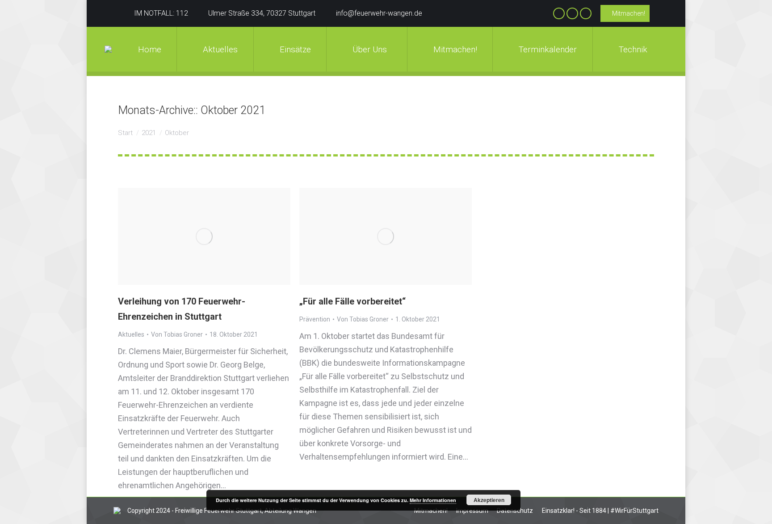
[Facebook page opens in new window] (559, 13)
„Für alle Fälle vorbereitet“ (352, 301)
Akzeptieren (489, 500)
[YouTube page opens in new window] (586, 13)
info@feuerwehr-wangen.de (379, 13)
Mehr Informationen (433, 500)
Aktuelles (131, 334)
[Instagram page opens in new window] (572, 13)
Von (177, 334)
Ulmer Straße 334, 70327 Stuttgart (261, 13)
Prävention (314, 319)
